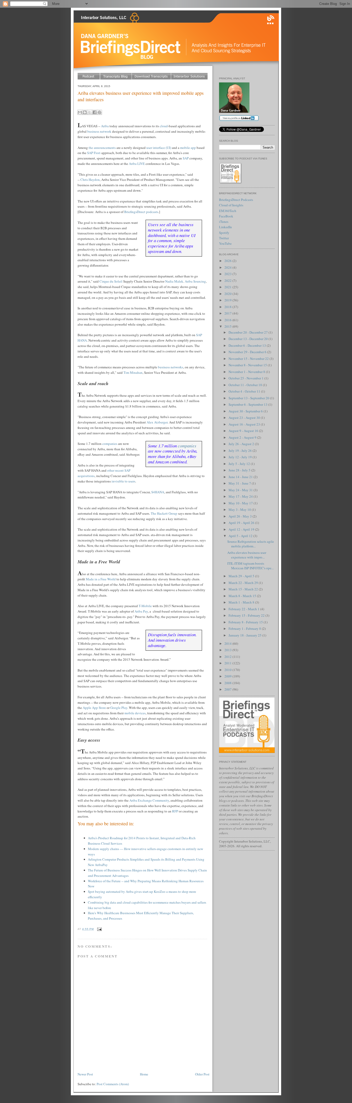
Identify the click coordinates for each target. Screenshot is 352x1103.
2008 (228, 683)
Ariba (105, 126)
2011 (228, 663)
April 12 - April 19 (242, 529)
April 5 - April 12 (241, 535)
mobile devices (135, 713)
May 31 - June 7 (240, 483)
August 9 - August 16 (244, 430)
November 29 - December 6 (248, 352)
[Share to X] (89, 112)
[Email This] (79, 112)
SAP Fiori (93, 152)
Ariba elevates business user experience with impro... (246, 554)
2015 (228, 326)
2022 (228, 280)
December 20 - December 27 (249, 332)
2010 (228, 669)
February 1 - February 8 (245, 628)
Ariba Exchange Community (149, 800)
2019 (228, 300)
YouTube (225, 243)
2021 (228, 287)
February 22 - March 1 (244, 609)
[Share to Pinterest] (99, 112)
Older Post (202, 1074)
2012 (228, 656)
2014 (228, 643)
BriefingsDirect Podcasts (236, 199)
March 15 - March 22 (244, 589)
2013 (228, 650)
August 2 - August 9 (243, 437)
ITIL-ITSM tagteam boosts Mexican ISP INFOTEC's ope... (250, 565)
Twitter (224, 238)
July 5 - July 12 (240, 463)
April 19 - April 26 (242, 522)
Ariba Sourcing (195, 281)
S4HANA (157, 492)
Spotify (224, 232)
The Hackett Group (164, 513)
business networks (170, 367)
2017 (228, 313)
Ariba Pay (141, 611)
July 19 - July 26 (241, 450)
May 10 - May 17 (241, 503)
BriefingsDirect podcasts (141, 211)
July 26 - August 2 (242, 444)
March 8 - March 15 (243, 595)
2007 (228, 689)
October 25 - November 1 (246, 378)
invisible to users (123, 481)
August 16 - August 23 (245, 424)
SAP (186, 158)
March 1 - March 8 (242, 602)
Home (144, 1074)
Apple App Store (94, 707)
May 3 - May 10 (240, 509)
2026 (228, 260)
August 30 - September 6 (246, 411)
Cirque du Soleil (110, 281)
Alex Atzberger (157, 422)
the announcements (102, 147)
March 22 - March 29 (244, 582)
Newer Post (85, 1074)
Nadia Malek (174, 281)
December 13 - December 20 (249, 338)
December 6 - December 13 (248, 345)
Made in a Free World (101, 579)
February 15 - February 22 (247, 615)
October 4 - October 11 (245, 391)
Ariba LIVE (137, 163)
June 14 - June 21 (241, 476)
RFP (175, 811)
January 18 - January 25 (245, 635)
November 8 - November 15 (248, 365)
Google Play (118, 707)
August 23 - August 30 (245, 417)
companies (187, 446)
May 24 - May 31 (241, 490)
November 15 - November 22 (249, 358)
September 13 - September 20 (249, 398)
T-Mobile (145, 606)
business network (99, 131)
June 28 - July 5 (240, 470)
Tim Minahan (133, 372)
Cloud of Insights (231, 205)
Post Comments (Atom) (113, 1084)
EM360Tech (227, 210)
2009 (228, 676)
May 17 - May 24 (241, 496)
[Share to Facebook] (94, 112)
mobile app (188, 147)
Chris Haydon (90, 179)
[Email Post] (99, 929)
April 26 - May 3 (241, 516)
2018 (228, 306)
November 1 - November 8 (247, 371)
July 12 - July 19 (241, 457)
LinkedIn (225, 227)
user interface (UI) (158, 147)
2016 (228, 320)
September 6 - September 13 (248, 404)
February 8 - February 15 (246, 622)
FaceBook (226, 216)
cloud (164, 126)
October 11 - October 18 (246, 385)
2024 (228, 267)
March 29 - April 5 (242, 576)
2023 (228, 273)
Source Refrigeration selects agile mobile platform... (250, 543)
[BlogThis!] (84, 112)
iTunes (223, 221)
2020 (228, 293)
